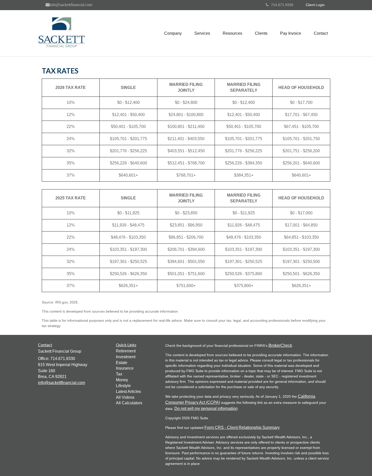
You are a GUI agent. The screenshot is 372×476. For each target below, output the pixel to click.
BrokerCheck (280, 345)
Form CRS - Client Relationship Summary (242, 427)
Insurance (125, 368)
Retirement (126, 351)
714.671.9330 (282, 5)
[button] (173, 33)
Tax (119, 374)
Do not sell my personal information (206, 408)
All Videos (125, 397)
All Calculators (129, 403)
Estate (121, 362)
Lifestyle (123, 386)
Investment (125, 357)
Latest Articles (128, 391)
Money (122, 380)
